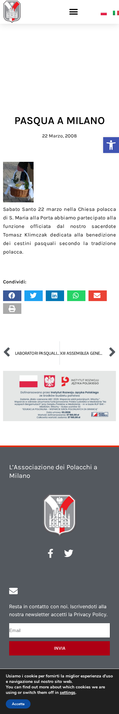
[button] (111, 145)
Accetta (18, 704)
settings (67, 692)
